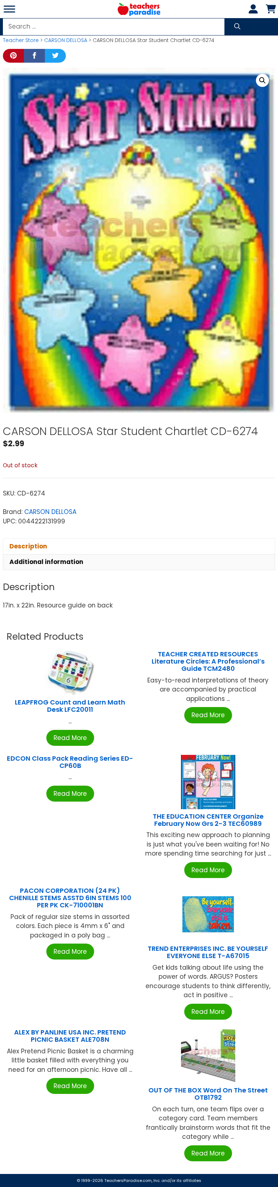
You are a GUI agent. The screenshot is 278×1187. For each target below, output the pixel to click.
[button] (262, 80)
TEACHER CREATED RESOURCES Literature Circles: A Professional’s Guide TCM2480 (208, 661)
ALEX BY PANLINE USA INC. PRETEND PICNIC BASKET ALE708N (70, 1036)
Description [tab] (28, 546)
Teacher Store (21, 40)
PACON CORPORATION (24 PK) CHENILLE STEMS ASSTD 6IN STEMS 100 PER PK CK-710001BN (70, 898)
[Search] (237, 26)
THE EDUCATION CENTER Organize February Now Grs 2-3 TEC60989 (208, 820)
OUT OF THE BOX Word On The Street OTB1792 (208, 1094)
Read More (70, 737)
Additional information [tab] (46, 561)
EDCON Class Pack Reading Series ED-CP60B (70, 762)
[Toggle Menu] (9, 8)
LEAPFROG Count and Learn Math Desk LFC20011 (70, 706)
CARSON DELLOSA (65, 40)
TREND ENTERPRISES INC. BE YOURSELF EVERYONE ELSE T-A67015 (208, 952)
